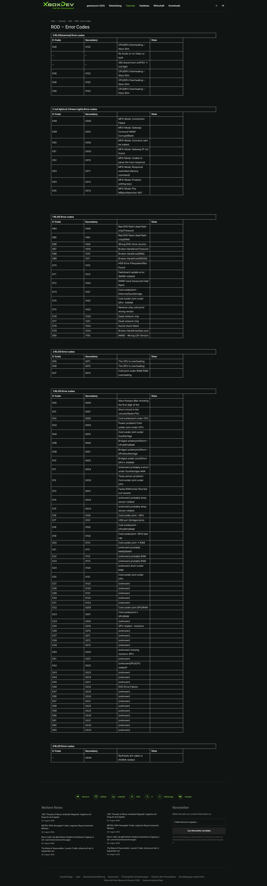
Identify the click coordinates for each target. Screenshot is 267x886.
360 (70, 21)
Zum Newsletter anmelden (199, 830)
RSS (138, 796)
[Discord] (77, 796)
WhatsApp (168, 796)
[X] (216, 5)
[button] (134, 877)
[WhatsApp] (159, 796)
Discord (85, 796)
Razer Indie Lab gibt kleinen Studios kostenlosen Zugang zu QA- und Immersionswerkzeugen (67, 838)
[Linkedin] (113, 796)
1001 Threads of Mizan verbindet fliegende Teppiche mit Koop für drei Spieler (66, 816)
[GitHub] (95, 796)
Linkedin (121, 796)
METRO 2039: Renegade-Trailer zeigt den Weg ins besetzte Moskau (67, 827)
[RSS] (132, 796)
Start (53, 21)
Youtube (188, 796)
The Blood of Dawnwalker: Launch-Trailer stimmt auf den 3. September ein (67, 850)
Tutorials (62, 21)
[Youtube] (223, 5)
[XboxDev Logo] (58, 5)
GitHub (103, 796)
